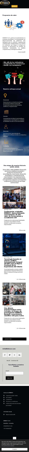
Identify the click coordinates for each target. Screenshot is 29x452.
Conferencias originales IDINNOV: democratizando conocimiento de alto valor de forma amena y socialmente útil (14, 214)
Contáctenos (9, 399)
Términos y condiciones (12, 401)
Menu (15, 6)
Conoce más (21, 52)
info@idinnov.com (7, 426)
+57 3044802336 (7, 428)
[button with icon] (5, 355)
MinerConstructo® (10, 414)
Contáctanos (14, 360)
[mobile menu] (27, 2)
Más (8, 360)
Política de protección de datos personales (13, 404)
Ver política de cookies (8, 445)
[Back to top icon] (14, 438)
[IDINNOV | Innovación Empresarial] (5, 2)
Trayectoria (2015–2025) (12, 395)
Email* (7, 370)
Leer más (23, 230)
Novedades (9, 397)
